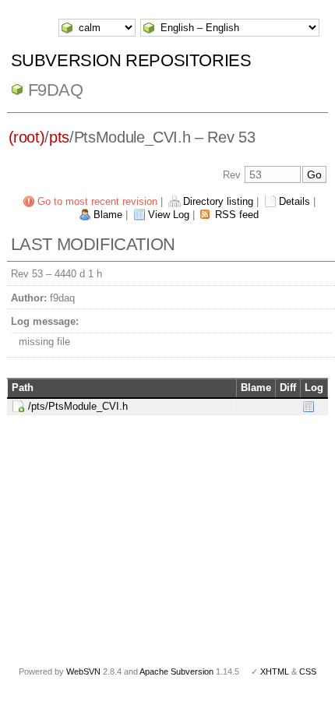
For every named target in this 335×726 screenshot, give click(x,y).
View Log (168, 214)
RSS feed (237, 214)
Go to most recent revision (97, 201)
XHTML (274, 671)
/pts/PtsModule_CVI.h (78, 406)
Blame (107, 214)
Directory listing (218, 201)
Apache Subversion (176, 671)
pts (59, 137)
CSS (307, 671)
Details (294, 201)
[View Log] (308, 406)
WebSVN (83, 671)
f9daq (55, 90)
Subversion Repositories (131, 60)
